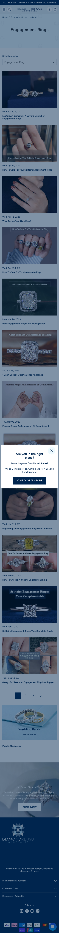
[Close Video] (51, 450)
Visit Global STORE (29, 480)
